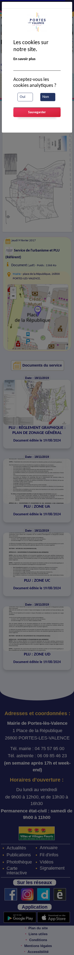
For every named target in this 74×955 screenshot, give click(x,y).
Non (45, 97)
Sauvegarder (37, 112)
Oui (22, 97)
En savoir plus (24, 59)
